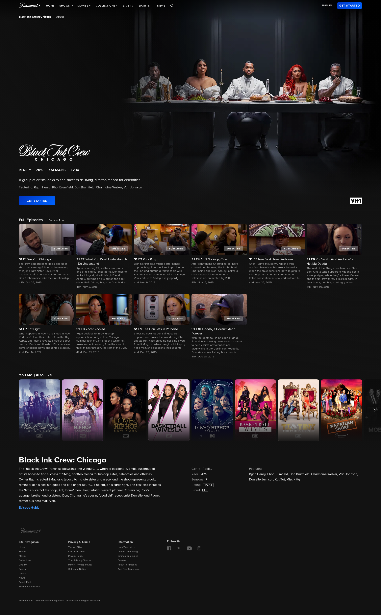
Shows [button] (65, 5)
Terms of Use (75, 547)
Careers (122, 560)
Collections (25, 560)
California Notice (77, 569)
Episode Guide (29, 507)
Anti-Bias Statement (129, 569)
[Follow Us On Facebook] (169, 548)
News (161, 5)
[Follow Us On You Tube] (189, 548)
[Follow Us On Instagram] (199, 548)
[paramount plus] (30, 6)
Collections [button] (106, 5)
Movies (23, 556)
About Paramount (127, 565)
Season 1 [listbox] (54, 220)
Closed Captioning (128, 552)
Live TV (128, 5)
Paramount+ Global (29, 586)
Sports (22, 569)
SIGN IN (326, 5)
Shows (22, 552)
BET (205, 490)
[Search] (172, 6)
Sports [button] (145, 5)
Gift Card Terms (76, 552)
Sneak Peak (25, 582)
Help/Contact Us (127, 547)
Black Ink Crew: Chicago (35, 16)
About (60, 16)
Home (50, 5)
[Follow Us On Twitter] (178, 548)
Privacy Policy (75, 556)
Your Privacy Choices (79, 560)
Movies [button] (83, 5)
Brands (23, 573)
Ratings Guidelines (128, 556)
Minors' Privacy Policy (80, 565)
